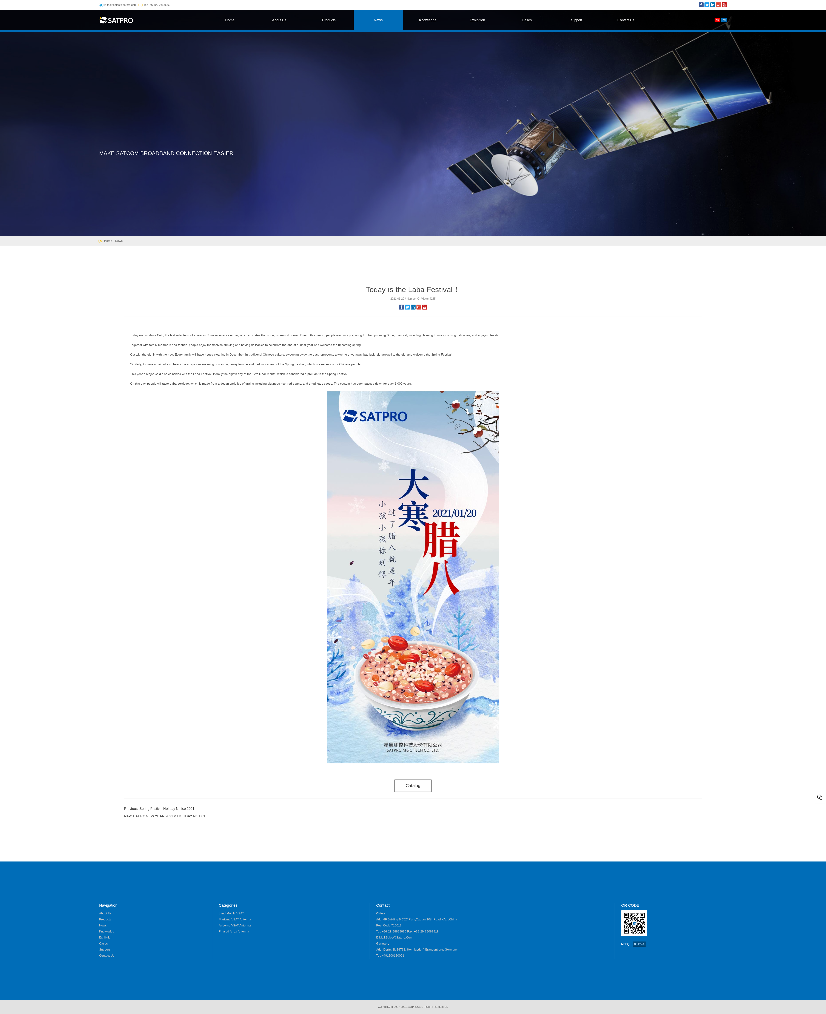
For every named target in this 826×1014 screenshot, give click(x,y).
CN (717, 20)
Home (108, 240)
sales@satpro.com (125, 4)
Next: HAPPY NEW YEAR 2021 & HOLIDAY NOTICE (165, 816)
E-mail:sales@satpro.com (394, 937)
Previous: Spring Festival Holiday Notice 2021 (159, 809)
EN (724, 20)
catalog (413, 785)
